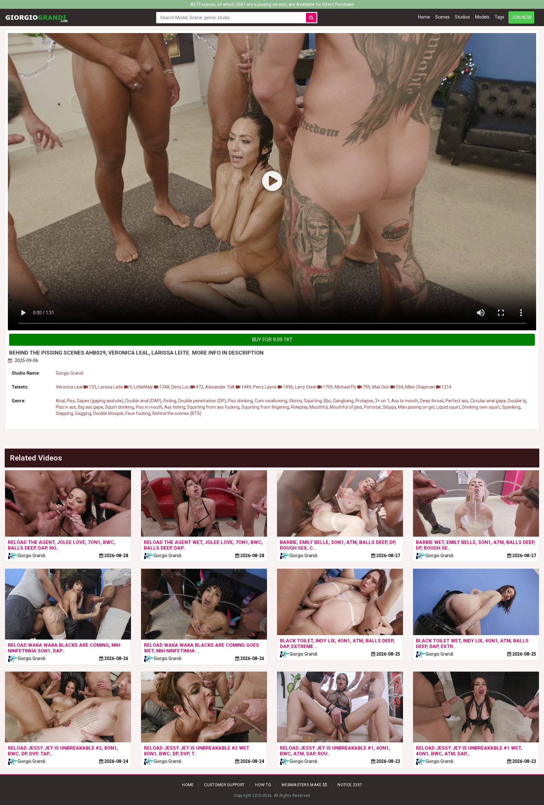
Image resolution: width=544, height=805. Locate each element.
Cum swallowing (271, 400)
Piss (71, 400)
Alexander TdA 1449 (228, 386)
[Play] (272, 181)
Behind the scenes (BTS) (176, 413)
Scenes (442, 17)
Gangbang (343, 400)
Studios (462, 17)
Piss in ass (66, 407)
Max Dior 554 (387, 386)
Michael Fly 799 (352, 386)
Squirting (313, 400)
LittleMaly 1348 (151, 386)
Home (424, 17)
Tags (499, 17)
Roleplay (299, 407)
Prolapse (364, 400)
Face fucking (137, 413)
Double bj (517, 400)
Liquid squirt (448, 407)
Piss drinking (240, 400)
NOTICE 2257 (349, 784)
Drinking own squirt (481, 407)
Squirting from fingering (265, 407)
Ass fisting (174, 407)
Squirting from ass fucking (213, 407)
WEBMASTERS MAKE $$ (304, 784)
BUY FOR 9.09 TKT (272, 340)
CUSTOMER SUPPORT (224, 784)
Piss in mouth (149, 407)
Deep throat (432, 400)
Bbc (327, 400)
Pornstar (372, 407)
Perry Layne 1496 (273, 386)
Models (482, 17)
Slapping (64, 413)
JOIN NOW (521, 17)
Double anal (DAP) (143, 400)
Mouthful (318, 407)
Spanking (511, 407)
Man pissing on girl (416, 407)
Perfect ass (456, 400)
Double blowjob (108, 413)
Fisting (169, 400)
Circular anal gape (488, 400)
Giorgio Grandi (69, 373)
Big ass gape (90, 407)
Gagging (83, 413)
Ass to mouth (404, 400)
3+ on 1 (382, 400)
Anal (60, 400)
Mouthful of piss (346, 407)
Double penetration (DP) (202, 400)
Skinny (295, 400)
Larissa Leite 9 (115, 386)
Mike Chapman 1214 (428, 386)
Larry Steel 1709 (314, 386)
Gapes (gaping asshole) (100, 400)
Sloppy (389, 407)
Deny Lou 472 (187, 386)
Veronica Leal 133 (76, 386)
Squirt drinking (119, 407)
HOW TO (263, 784)
